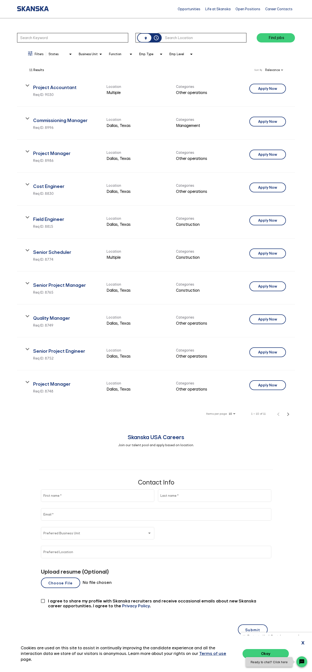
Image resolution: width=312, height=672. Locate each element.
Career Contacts (278, 9)
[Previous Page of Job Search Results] (278, 414)
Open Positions (247, 9)
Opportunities (189, 9)
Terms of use (212, 653)
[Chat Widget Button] (301, 661)
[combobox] (72, 37)
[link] (156, 90)
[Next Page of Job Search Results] (288, 414)
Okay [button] (265, 653)
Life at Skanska (218, 9)
